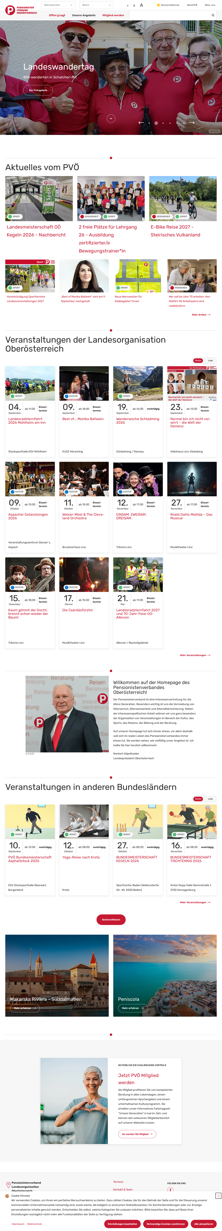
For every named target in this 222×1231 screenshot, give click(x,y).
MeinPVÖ (192, 5)
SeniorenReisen (170, 5)
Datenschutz (34, 1224)
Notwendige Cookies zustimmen (166, 1224)
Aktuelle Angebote (40, 85)
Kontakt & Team (123, 1189)
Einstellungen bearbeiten (122, 1224)
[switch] (204, 360)
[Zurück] (141, 123)
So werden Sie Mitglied (135, 1134)
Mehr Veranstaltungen (193, 655)
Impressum (18, 1224)
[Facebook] (170, 1190)
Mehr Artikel (199, 314)
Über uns (210, 5)
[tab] (149, 123)
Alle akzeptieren (203, 1224)
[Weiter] (192, 123)
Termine (118, 1182)
